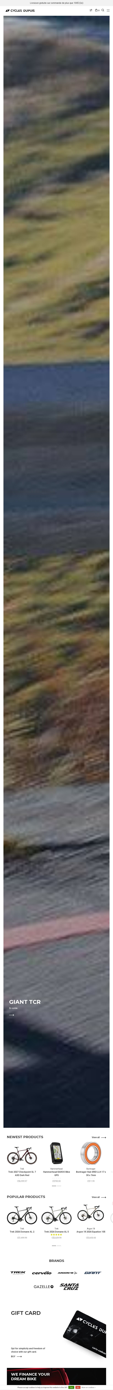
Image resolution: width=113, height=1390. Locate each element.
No (78, 1387)
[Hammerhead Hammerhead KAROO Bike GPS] (56, 1153)
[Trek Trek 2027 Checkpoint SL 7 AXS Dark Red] (22, 1153)
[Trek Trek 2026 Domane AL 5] (56, 1213)
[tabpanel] (56, 572)
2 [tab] (62, 1120)
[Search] (103, 10)
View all (96, 1137)
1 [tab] (54, 1120)
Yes (71, 1387)
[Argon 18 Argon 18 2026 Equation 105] (91, 1213)
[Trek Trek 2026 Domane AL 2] (22, 1213)
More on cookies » (88, 1387)
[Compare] (91, 10)
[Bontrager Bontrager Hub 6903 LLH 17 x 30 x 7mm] (91, 1153)
